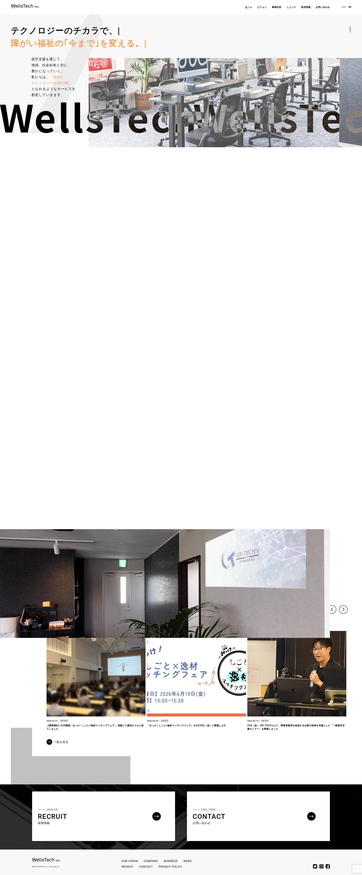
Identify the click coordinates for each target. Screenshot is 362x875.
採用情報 (306, 7)
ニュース (291, 7)
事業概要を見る (49, 414)
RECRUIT (127, 866)
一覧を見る (61, 741)
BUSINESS (171, 861)
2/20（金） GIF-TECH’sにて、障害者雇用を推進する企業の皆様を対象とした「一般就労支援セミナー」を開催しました (296, 727)
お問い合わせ (323, 7)
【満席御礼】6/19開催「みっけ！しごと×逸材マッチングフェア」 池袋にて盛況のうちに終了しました (95, 727)
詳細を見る (46, 207)
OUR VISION (129, 861)
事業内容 (276, 7)
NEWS (64, 721)
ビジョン (262, 7)
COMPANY (151, 861)
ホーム (248, 7)
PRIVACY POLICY (170, 866)
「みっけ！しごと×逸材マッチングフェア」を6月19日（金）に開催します (186, 725)
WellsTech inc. (42, 866)
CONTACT (146, 866)
